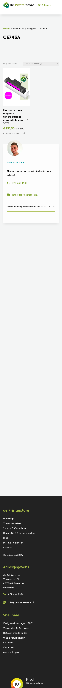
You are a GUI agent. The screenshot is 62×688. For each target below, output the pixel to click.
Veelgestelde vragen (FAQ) (18, 623)
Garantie (8, 643)
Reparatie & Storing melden (19, 533)
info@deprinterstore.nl (24, 194)
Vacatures (8, 647)
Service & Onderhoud (15, 528)
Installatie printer (13, 543)
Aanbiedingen (11, 652)
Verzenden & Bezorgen (16, 628)
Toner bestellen (12, 523)
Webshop (8, 519)
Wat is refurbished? (14, 638)
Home (6, 28)
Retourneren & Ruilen (15, 633)
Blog (5, 538)
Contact (8, 548)
